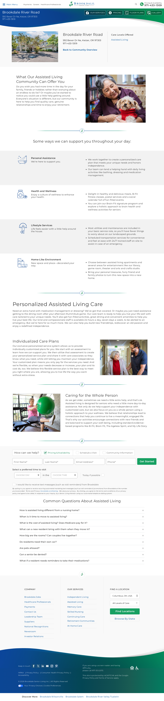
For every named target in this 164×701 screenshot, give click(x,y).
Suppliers (29, 621)
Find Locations (125, 611)
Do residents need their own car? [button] (38, 542)
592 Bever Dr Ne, (82, 40)
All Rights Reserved (59, 681)
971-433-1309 (153, 5)
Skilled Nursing (75, 612)
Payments (27, 4)
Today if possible (91, 475)
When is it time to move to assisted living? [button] (43, 516)
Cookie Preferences (52, 686)
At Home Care (74, 626)
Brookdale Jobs (32, 597)
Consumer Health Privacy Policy (55, 673)
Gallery (156, 13)
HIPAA (21, 673)
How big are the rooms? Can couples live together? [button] (48, 535)
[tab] (82, 510)
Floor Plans (137, 13)
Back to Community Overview (80, 50)
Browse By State (125, 618)
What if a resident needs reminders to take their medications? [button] (54, 560)
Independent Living (78, 597)
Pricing (117, 13)
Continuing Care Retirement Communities (80, 618)
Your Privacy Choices (33, 686)
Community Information (120, 453)
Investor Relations (33, 636)
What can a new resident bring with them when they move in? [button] (55, 529)
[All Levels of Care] (125, 603)
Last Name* (51, 462)
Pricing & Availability (59, 453)
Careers (36, 4)
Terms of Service (106, 678)
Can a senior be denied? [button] (33, 554)
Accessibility (23, 675)
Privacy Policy (32, 673)
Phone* (111, 462)
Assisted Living (119, 39)
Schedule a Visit (88, 453)
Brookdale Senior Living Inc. (37, 681)
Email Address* (84, 462)
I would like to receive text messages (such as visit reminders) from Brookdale (57, 484)
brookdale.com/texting (49, 491)
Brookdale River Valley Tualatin (102, 696)
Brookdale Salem (75, 696)
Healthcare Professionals (51, 4)
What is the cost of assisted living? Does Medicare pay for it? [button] (53, 523)
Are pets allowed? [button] (29, 548)
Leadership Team (33, 616)
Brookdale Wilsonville (51, 696)
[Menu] (3, 4)
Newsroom (30, 631)
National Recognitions (36, 626)
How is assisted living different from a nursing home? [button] (49, 510)
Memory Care (74, 607)
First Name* (20, 462)
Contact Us (30, 612)
